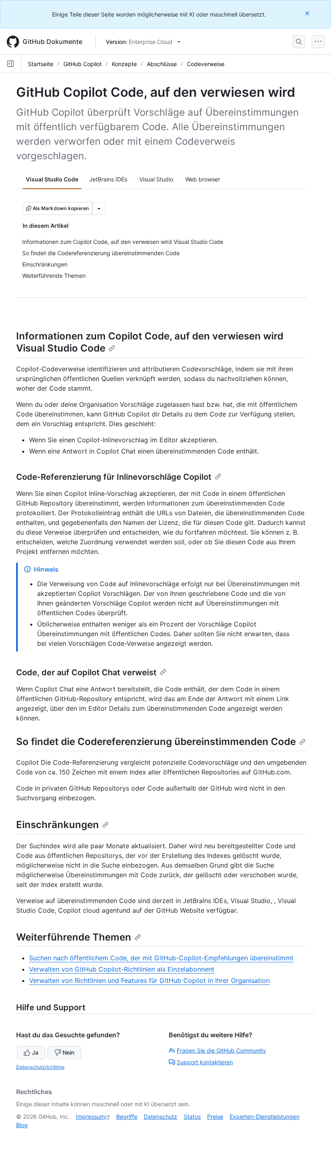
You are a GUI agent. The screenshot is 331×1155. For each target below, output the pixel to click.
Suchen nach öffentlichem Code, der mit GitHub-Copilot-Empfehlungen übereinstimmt (161, 958)
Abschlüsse (162, 63)
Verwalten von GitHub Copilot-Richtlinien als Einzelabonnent (121, 969)
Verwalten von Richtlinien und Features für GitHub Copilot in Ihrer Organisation (149, 980)
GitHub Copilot (82, 63)
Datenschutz (160, 1116)
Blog (22, 1125)
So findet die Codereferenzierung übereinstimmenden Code (156, 741)
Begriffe (126, 1116)
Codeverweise (205, 63)
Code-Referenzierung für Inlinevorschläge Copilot (114, 477)
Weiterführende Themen (73, 937)
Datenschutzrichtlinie (40, 1067)
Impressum (90, 1116)
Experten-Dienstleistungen (265, 1116)
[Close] (308, 13)
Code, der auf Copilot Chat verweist (86, 672)
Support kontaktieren (205, 1062)
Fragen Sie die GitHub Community (221, 1050)
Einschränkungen (57, 824)
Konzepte (124, 63)
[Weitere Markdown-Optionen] (99, 208)
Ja (35, 1052)
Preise (215, 1116)
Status (192, 1116)
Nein (68, 1052)
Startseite (40, 63)
